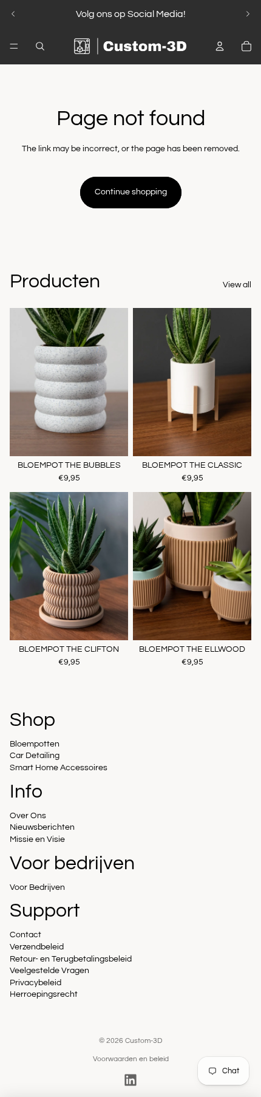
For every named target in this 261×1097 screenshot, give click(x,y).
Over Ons (28, 816)
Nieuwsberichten (42, 827)
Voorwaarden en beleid (131, 1059)
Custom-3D (143, 1041)
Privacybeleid (35, 983)
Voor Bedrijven (37, 887)
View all (237, 285)
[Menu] (14, 46)
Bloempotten (34, 744)
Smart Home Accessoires (58, 768)
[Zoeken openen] (40, 46)
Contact (25, 935)
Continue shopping (131, 192)
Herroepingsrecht (44, 994)
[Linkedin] (130, 1080)
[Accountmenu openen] (219, 46)
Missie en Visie (37, 839)
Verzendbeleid (37, 947)
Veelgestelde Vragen (49, 970)
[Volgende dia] (247, 14)
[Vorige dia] (13, 14)
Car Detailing (34, 755)
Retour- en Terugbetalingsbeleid (71, 959)
